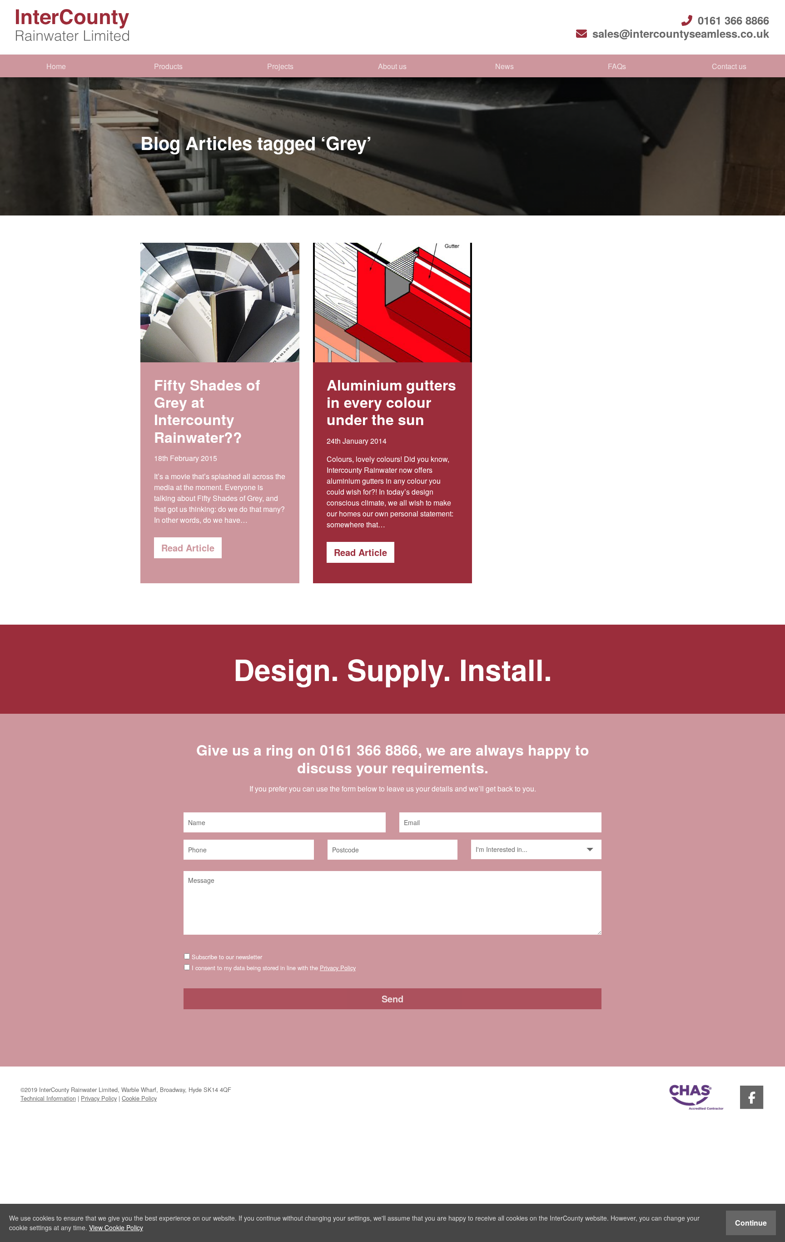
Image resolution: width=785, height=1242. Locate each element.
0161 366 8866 (733, 20)
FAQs (617, 66)
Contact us (729, 66)
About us (392, 66)
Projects (280, 66)
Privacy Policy (338, 967)
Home (56, 66)
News (504, 66)
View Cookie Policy (116, 1227)
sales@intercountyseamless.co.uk (680, 33)
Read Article (187, 547)
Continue (751, 1222)
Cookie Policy (139, 1098)
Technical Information (48, 1098)
